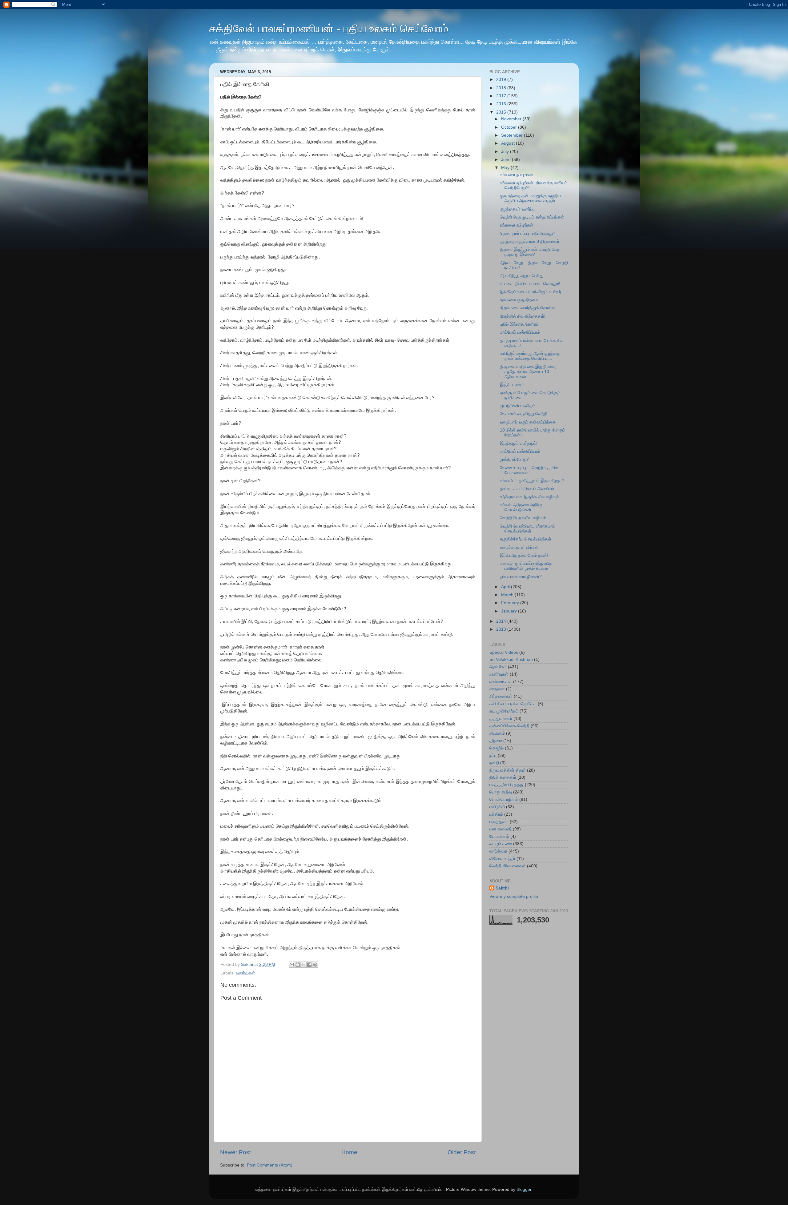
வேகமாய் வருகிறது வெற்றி (523, 414)
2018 (501, 88)
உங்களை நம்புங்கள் (516, 174)
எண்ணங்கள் (500, 681)
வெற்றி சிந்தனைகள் (507, 866)
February (510, 602)
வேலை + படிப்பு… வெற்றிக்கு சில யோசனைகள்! (529, 470)
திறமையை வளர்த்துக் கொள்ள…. (530, 308)
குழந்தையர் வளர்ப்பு (517, 209)
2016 (501, 104)
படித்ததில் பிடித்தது (506, 784)
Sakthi (502, 888)
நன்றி (494, 763)
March (508, 594)
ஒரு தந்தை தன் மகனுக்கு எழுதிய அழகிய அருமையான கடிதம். (530, 198)
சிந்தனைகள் (501, 696)
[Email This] (292, 965)
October (509, 127)
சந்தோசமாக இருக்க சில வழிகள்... (531, 497)
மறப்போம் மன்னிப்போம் (520, 332)
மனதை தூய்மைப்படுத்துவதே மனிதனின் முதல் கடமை (526, 566)
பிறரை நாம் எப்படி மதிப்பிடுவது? (527, 233)
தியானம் (497, 733)
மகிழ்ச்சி (497, 807)
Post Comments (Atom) (269, 1165)
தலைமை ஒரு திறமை (519, 300)
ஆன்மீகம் (498, 667)
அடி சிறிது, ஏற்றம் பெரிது (521, 275)
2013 (501, 629)
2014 (501, 621)
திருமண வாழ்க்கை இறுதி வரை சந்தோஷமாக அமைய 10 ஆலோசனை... (528, 371)
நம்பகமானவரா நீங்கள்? (521, 576)
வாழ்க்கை (498, 851)
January (509, 611)
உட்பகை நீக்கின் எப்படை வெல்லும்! (530, 283)
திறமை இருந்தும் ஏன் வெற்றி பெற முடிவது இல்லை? (530, 252)
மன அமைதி (500, 829)
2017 (501, 96)
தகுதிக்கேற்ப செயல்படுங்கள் (525, 539)
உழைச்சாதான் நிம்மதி (519, 547)
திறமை (495, 740)
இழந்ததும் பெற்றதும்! (518, 443)
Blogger (524, 1189)
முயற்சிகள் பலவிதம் (517, 406)
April (506, 586)
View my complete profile (513, 896)
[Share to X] (303, 965)
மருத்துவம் (499, 821)
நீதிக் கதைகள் (502, 777)
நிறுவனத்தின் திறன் (507, 770)
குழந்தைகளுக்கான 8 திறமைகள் (529, 241)
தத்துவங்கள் (500, 718)
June (506, 159)
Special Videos (503, 652)
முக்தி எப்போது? (514, 459)
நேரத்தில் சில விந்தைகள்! (522, 316)
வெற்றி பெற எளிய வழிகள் (523, 518)
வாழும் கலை (500, 843)
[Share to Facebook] (309, 965)
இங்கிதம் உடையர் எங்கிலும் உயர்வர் (530, 292)
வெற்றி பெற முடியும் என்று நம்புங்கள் (532, 217)
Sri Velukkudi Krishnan (511, 659)
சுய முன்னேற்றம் (503, 711)
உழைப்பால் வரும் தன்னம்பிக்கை (528, 422)
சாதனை (497, 689)
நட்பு (493, 755)
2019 (501, 79)
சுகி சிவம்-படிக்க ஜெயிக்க (513, 703)
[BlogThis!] (298, 965)
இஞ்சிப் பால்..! (512, 384)
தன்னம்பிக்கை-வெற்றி (509, 726)
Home (349, 1152)
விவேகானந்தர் (502, 858)
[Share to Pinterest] (315, 965)
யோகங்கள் (499, 836)
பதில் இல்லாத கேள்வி (519, 324)
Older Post (462, 1152)
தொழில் (496, 748)
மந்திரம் (496, 814)
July (505, 151)
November (512, 119)
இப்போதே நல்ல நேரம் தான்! (524, 555)
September (512, 135)
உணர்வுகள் (245, 973)
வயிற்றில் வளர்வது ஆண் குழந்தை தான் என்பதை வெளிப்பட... (530, 356)
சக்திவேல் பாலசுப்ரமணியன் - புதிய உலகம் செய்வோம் (328, 28)
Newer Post (235, 1152)
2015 (501, 112)
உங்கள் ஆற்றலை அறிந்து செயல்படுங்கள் (521, 507)
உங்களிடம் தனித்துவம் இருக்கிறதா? (532, 480)
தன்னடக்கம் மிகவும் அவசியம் (527, 488)
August (508, 143)
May (506, 167)
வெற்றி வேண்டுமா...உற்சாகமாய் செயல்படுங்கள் (528, 528)
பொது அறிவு (500, 792)
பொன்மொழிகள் (503, 799)
